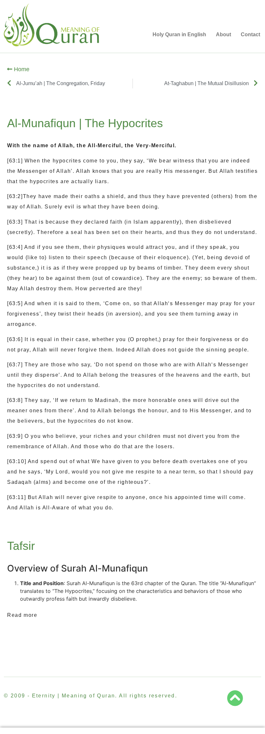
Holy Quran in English (179, 34)
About (223, 34)
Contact (250, 34)
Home (20, 69)
